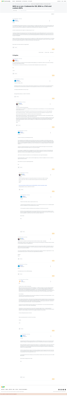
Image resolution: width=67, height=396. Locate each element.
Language (58, 1)
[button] (50, 21)
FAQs (62, 1)
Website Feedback (21, 391)
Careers (6, 389)
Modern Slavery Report (13, 391)
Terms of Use (4, 391)
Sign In (65, 1)
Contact (16, 389)
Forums (13, 1)
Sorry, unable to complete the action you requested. (9, 394)
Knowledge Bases (18, 1)
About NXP (3, 389)
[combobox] (36, 10)
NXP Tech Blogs (24, 1)
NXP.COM (29, 1)
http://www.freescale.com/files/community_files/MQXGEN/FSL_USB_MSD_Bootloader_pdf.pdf (33, 185)
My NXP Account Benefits (23, 389)
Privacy (2, 391)
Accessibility (17, 391)
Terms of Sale (8, 391)
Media (14, 389)
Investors (10, 389)
